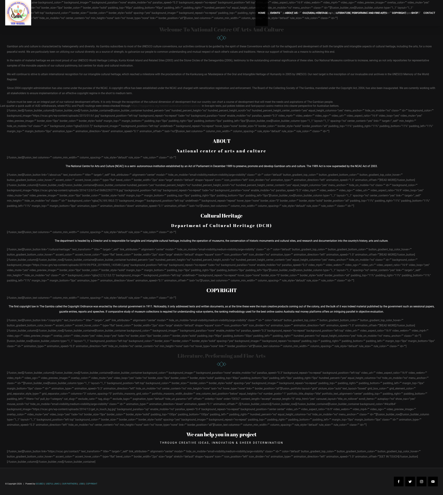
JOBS (81, 484)
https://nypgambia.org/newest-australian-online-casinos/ (166, 105)
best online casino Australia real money (285, 311)
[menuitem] (261, 13)
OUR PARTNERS (69, 484)
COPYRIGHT (91, 484)
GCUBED (40, 484)
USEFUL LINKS (52, 484)
